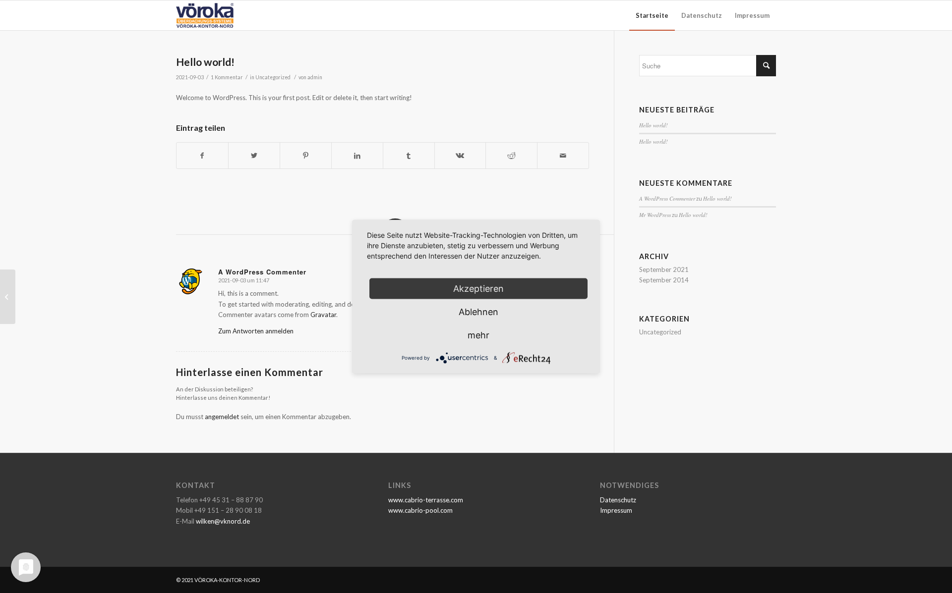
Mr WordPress (655, 214)
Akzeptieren (478, 288)
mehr (478, 334)
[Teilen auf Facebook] (202, 155)
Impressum (616, 510)
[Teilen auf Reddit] (511, 155)
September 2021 (664, 269)
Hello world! (205, 61)
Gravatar (323, 315)
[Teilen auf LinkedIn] (357, 155)
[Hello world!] (7, 297)
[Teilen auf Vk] (460, 155)
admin (314, 77)
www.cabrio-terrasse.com (425, 500)
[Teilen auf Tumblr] (408, 155)
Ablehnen (478, 311)
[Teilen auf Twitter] (254, 155)
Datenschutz (618, 500)
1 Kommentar (227, 77)
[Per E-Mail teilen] (563, 155)
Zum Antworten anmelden (256, 331)
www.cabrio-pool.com (420, 510)
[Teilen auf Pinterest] (305, 155)
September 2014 (664, 280)
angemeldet (222, 417)
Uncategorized (273, 77)
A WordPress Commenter (667, 198)
